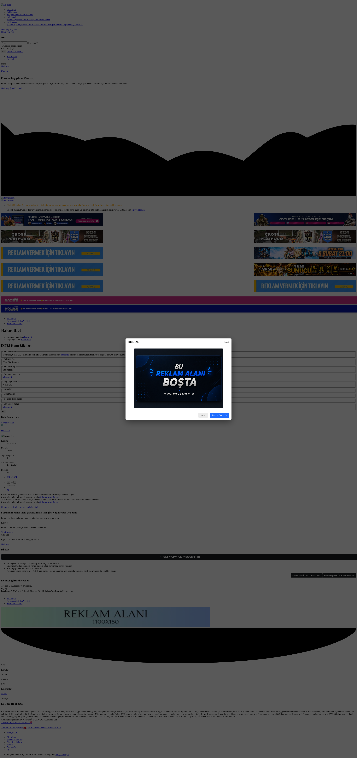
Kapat (226, 342)
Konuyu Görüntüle (219, 415)
